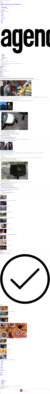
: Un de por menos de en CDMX (7, 311)
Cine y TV (1, 372)
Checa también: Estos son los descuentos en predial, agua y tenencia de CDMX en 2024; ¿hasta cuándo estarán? (9, 99)
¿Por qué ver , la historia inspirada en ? (6, 349)
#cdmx (7, 192)
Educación (1, 199)
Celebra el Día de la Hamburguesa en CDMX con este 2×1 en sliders (6, 250)
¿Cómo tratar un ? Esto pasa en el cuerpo (4, 354)
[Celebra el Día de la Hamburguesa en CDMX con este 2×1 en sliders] (3, 249)
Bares (1, 371)
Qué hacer (2, 15)
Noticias (2, 12)
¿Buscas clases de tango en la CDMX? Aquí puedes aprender (5, 223)
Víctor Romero (4, 69)
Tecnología (3, 13)
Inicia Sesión (2, 5)
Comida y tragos (2, 361)
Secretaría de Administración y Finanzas (8, 137)
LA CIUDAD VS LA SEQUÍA (7, 0)
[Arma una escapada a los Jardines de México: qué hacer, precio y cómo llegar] (3, 216)
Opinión (2, 22)
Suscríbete (3, 57)
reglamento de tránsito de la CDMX (9, 132)
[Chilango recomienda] (4, 310)
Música (2, 16)
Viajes (1, 21)
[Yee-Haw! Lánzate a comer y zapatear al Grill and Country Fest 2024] (3, 210)
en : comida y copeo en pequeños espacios (5, 317)
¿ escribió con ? (5, 110)
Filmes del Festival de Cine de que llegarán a (5, 150)
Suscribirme (1, 253)
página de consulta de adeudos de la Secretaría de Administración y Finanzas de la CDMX (11, 133)
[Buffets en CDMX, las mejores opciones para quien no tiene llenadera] (3, 244)
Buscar (5, 66)
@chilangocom (2, 191)
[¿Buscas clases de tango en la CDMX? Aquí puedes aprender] (3, 222)
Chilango (3, 111)
